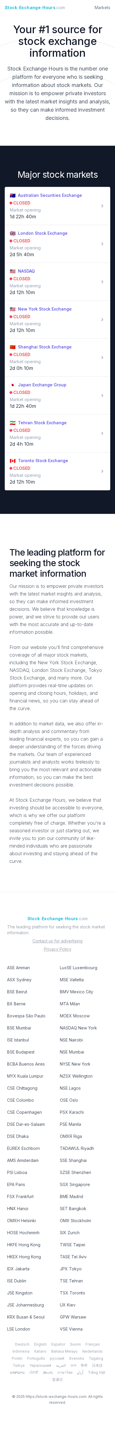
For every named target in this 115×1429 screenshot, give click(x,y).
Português (36, 1358)
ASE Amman (18, 967)
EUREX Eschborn (23, 1148)
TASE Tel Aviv (73, 1256)
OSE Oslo (69, 1100)
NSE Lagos (70, 1088)
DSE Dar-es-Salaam (26, 1124)
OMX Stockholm (75, 1220)
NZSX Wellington (76, 1076)
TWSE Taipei (72, 1244)
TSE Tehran (71, 1280)
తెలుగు (48, 1372)
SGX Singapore (75, 1184)
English (40, 1344)
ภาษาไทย (65, 1372)
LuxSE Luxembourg (78, 967)
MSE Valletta (72, 979)
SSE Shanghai (73, 1160)
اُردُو (80, 1372)
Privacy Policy (57, 949)
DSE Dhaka (18, 1136)
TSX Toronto (72, 1292)
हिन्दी (84, 1365)
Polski (17, 1358)
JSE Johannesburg (25, 1304)
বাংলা (73, 1365)
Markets (102, 7)
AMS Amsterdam (23, 1160)
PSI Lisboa (17, 1172)
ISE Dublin (16, 1280)
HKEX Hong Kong (24, 1256)
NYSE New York (75, 1063)
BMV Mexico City (76, 991)
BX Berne (16, 1003)
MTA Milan (70, 1003)
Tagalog (96, 1358)
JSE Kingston (19, 1292)
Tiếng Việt (96, 1372)
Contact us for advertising (57, 940)
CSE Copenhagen (24, 1112)
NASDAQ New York (78, 1027)
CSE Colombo (20, 1100)
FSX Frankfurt (20, 1196)
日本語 (97, 1365)
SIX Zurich (70, 1232)
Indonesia (20, 1351)
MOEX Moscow (75, 1015)
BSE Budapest (20, 1051)
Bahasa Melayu (64, 1351)
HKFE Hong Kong (23, 1244)
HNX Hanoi (17, 1208)
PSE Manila (70, 1124)
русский (57, 1358)
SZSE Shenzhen (75, 1172)
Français (93, 1344)
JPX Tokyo (71, 1268)
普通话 (57, 1379)
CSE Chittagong (22, 1088)
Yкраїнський (40, 1365)
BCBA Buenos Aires (26, 1063)
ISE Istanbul (18, 1039)
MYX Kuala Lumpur (25, 1076)
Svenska (76, 1358)
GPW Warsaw (73, 1316)
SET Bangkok (73, 1208)
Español (58, 1344)
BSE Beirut (17, 991)
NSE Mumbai (72, 1051)
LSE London (18, 1328)
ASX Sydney (19, 979)
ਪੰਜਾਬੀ (33, 1372)
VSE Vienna (71, 1328)
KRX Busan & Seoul (26, 1316)
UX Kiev (67, 1304)
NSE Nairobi (71, 1039)
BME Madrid (71, 1196)
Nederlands (92, 1351)
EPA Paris (16, 1184)
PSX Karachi (72, 1112)
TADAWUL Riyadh (77, 1148)
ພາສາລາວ (17, 1372)
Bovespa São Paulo (26, 1015)
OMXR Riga (71, 1136)
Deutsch (22, 1344)
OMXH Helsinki (21, 1220)
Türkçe (19, 1365)
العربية (61, 1365)
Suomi (75, 1344)
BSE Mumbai (19, 1027)
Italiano (40, 1351)
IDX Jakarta (18, 1268)
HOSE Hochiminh (23, 1232)
